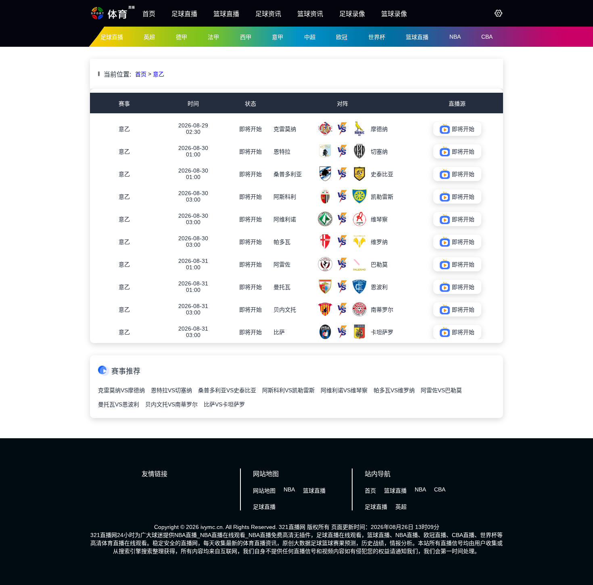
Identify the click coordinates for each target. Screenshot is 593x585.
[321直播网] (113, 19)
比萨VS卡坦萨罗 (224, 404)
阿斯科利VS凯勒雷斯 (288, 390)
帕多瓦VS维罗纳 (394, 390)
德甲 (181, 37)
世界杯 (376, 37)
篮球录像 (394, 13)
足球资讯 (268, 13)
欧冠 (341, 37)
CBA (487, 36)
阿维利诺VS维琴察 (344, 390)
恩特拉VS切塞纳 (171, 390)
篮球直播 (226, 13)
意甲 (277, 37)
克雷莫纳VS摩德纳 (121, 390)
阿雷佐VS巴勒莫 (441, 390)
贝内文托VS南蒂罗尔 (171, 404)
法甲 (213, 37)
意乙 (158, 74)
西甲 (245, 37)
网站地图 (264, 490)
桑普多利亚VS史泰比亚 (227, 390)
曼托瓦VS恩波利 (118, 404)
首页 (148, 13)
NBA (455, 36)
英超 (149, 37)
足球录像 (352, 13)
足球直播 (184, 13)
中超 (309, 37)
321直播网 (292, 527)
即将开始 (250, 129)
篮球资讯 (310, 13)
